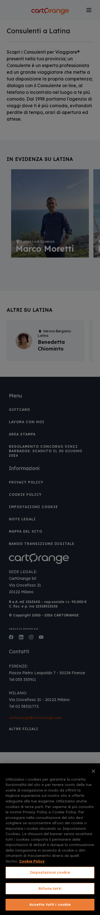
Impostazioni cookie (50, 872)
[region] (50, 839)
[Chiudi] (93, 771)
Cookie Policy (32, 861)
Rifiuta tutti (50, 888)
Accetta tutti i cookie (50, 904)
